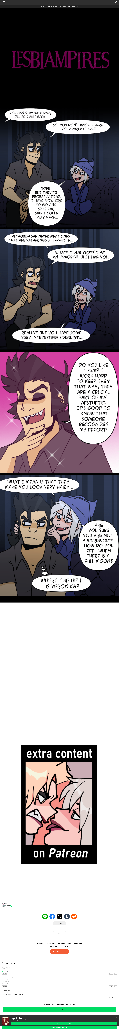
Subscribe (60, 923)
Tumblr (67, 916)
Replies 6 (5, 973)
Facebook (52, 916)
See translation (5, 983)
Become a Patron (59, 951)
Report (59, 933)
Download (59, 1009)
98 (7, 2)
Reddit (74, 916)
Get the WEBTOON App (64, 1023)
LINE (45, 916)
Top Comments (8, 963)
